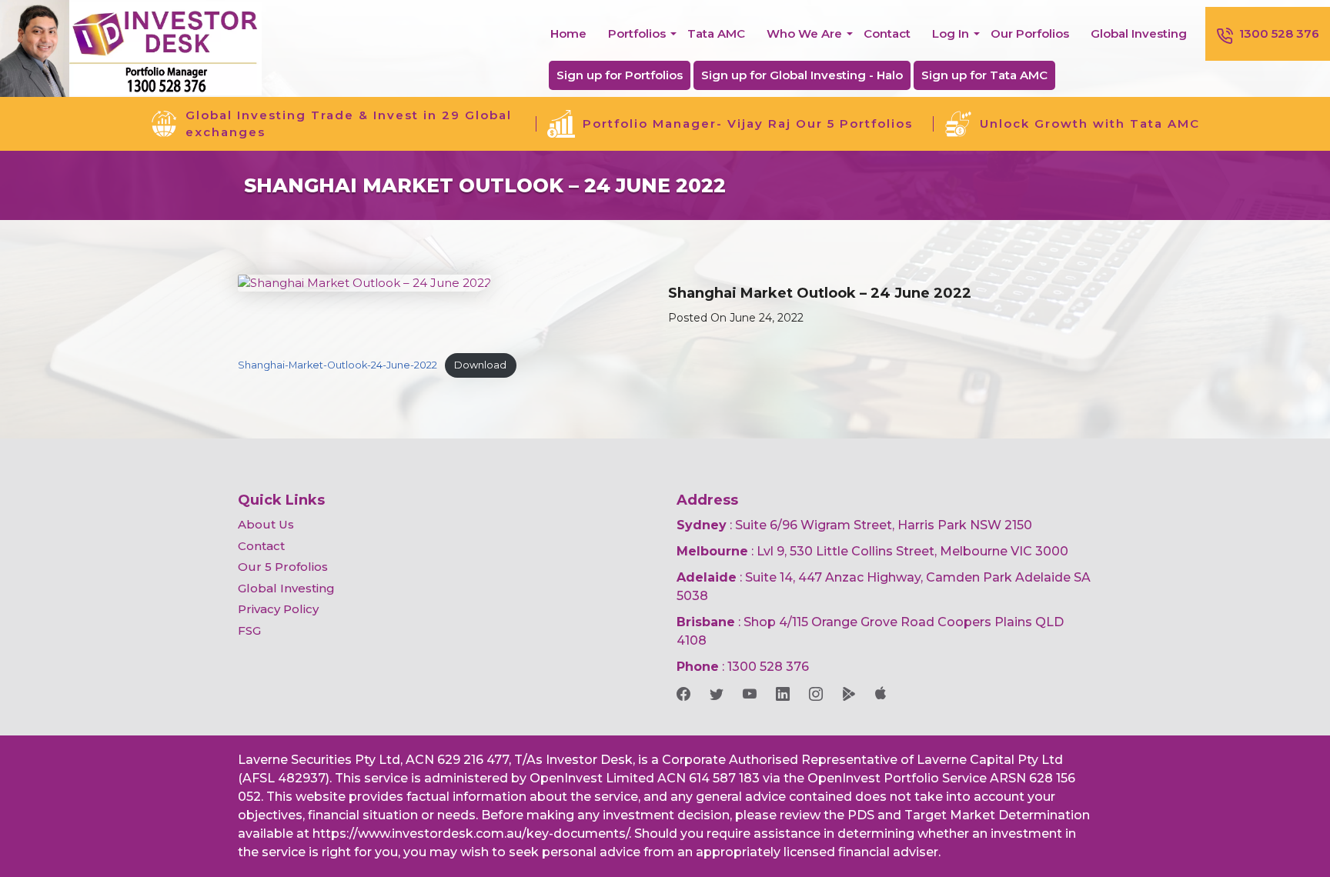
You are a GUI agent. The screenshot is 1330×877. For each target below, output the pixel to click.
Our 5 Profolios (283, 566)
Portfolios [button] (637, 33)
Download (480, 365)
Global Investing (1139, 33)
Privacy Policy (278, 609)
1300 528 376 (1279, 33)
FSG (249, 630)
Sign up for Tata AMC (984, 75)
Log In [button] (950, 33)
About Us (266, 524)
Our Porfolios (1030, 33)
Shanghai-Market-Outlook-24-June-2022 (337, 365)
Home (568, 33)
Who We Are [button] (804, 33)
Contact (887, 33)
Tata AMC (716, 33)
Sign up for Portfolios (619, 75)
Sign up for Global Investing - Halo (802, 75)
